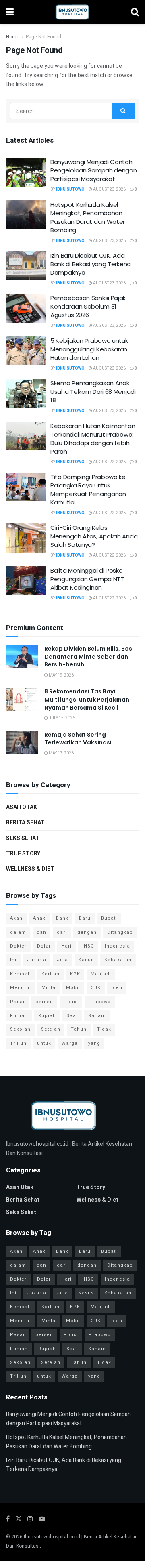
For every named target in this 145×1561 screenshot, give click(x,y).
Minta (48, 987)
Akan (16, 918)
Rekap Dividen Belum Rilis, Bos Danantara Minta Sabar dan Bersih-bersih (88, 656)
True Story (23, 853)
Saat (72, 1015)
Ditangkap (120, 932)
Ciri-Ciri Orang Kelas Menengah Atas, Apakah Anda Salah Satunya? (93, 536)
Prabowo (100, 1001)
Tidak (104, 1029)
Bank (62, 918)
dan (41, 932)
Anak (39, 918)
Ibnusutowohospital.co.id (52, 1536)
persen (44, 1001)
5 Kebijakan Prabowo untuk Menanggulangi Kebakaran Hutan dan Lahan (89, 349)
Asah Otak (21, 807)
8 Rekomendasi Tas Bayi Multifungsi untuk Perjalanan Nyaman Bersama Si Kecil (86, 699)
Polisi (71, 1001)
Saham (97, 1015)
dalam (18, 932)
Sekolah (20, 1029)
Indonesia (117, 946)
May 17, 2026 (61, 753)
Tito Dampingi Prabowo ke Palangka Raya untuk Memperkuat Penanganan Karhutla (88, 489)
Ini (13, 959)
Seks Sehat (22, 838)
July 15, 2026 (61, 718)
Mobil (73, 987)
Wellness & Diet (30, 869)
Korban (50, 974)
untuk (44, 1043)
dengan (87, 932)
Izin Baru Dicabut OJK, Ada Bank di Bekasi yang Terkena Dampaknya (90, 264)
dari (62, 932)
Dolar (44, 946)
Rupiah (47, 1015)
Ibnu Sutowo (70, 189)
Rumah (19, 1015)
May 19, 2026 (61, 675)
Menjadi (101, 974)
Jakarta (36, 959)
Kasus (86, 959)
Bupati (109, 918)
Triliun (18, 1043)
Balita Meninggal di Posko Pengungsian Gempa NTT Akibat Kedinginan (87, 579)
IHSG (88, 946)
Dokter (18, 946)
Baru (85, 918)
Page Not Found (43, 36)
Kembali (20, 974)
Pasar (17, 1001)
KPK (75, 974)
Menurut (20, 987)
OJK (96, 987)
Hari (66, 946)
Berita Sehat (25, 822)
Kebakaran (118, 959)
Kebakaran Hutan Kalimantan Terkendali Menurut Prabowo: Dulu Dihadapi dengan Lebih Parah (92, 439)
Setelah (50, 1029)
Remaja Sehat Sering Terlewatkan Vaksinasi (78, 739)
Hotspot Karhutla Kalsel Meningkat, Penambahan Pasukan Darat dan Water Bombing (87, 217)
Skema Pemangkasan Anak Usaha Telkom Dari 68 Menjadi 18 (93, 391)
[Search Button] (123, 111)
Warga (70, 1043)
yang (94, 1043)
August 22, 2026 (109, 462)
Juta (62, 959)
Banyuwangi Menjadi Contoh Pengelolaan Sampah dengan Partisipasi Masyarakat (93, 170)
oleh (116, 987)
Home (12, 36)
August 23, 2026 (109, 189)
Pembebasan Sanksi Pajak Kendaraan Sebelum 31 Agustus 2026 (88, 306)
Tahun (79, 1029)
